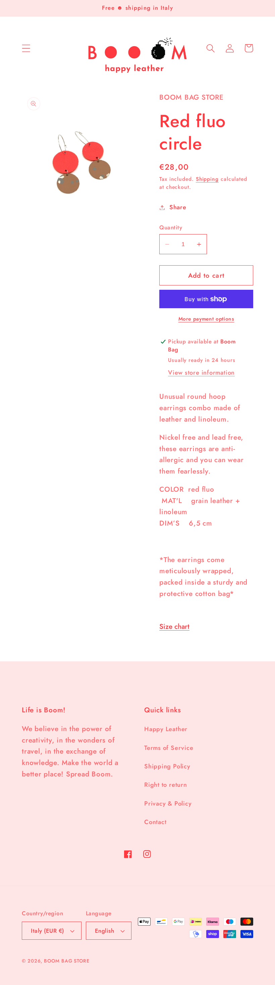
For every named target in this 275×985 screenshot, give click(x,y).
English (104, 931)
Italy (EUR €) (47, 931)
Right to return (165, 784)
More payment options (206, 319)
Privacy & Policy (167, 803)
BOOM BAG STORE (67, 960)
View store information (201, 372)
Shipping (207, 179)
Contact (155, 822)
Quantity (170, 227)
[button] (26, 48)
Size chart (174, 626)
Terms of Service (168, 748)
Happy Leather (165, 729)
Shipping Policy (167, 766)
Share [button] (177, 207)
